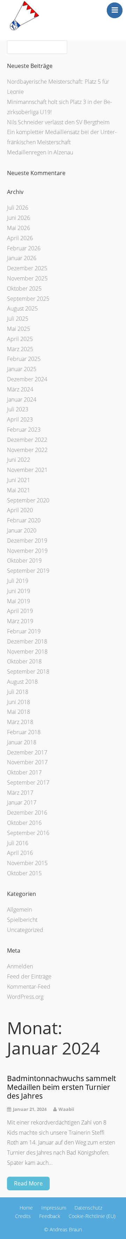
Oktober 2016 (24, 823)
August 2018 (22, 681)
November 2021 (27, 470)
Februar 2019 (24, 631)
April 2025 (20, 339)
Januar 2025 (21, 369)
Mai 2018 (18, 712)
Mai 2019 (18, 601)
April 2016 (20, 853)
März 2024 (20, 389)
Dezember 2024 (27, 379)
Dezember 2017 (27, 752)
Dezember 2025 (27, 268)
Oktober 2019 (24, 560)
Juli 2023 (17, 409)
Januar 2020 (21, 530)
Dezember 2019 (27, 540)
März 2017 (20, 792)
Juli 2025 (17, 318)
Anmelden (20, 966)
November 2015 (27, 863)
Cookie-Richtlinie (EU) (92, 1216)
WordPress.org (25, 997)
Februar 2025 (24, 359)
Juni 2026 (18, 218)
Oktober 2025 (24, 288)
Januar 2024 (21, 399)
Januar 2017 (21, 802)
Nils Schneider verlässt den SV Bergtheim (58, 122)
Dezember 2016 (27, 812)
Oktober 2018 (24, 661)
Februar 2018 (24, 732)
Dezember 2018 (27, 641)
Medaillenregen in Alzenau (40, 152)
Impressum (53, 1207)
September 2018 (28, 671)
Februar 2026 (24, 248)
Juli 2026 (17, 207)
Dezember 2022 (27, 440)
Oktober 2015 (24, 873)
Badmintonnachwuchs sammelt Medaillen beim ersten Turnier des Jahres (61, 1087)
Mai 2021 (18, 490)
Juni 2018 (18, 702)
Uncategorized (25, 930)
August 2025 (22, 308)
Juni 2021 (18, 480)
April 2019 (20, 611)
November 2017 (27, 762)
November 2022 (27, 450)
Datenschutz (88, 1207)
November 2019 (27, 551)
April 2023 (20, 419)
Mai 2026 (18, 228)
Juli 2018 (17, 692)
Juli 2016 (17, 843)
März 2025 (20, 349)
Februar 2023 (24, 429)
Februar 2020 (24, 520)
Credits (23, 1216)
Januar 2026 (21, 258)
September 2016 (28, 833)
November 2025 (27, 278)
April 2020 (20, 510)
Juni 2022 (18, 460)
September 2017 (28, 782)
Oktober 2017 (24, 772)
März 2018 (20, 722)
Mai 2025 (18, 329)
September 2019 (28, 571)
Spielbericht (22, 920)
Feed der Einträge (29, 976)
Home (26, 1207)
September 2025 (28, 298)
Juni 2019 (18, 591)
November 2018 (27, 651)
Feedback (49, 1216)
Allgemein (19, 909)
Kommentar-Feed (28, 986)
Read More (28, 1183)
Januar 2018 (21, 742)
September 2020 (28, 500)
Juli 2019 (17, 581)
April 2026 (20, 238)
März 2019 (20, 621)
